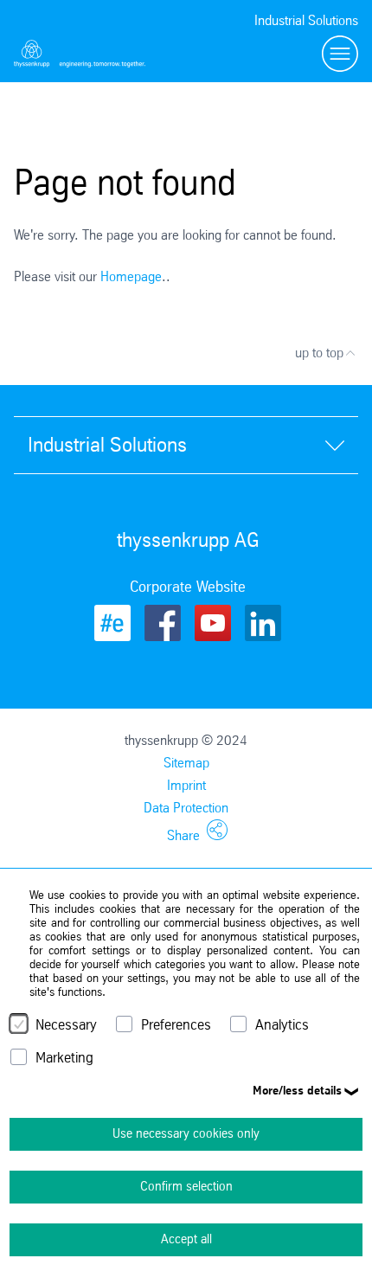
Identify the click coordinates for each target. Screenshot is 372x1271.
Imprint (186, 785)
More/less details (297, 1090)
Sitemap (186, 762)
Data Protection (186, 807)
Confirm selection (186, 1186)
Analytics (282, 1025)
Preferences (176, 1025)
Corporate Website (188, 586)
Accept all (186, 1239)
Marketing (64, 1058)
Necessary (66, 1025)
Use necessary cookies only (186, 1133)
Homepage (131, 276)
